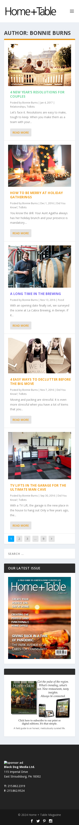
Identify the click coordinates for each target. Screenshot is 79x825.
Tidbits (31, 106)
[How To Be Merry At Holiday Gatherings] (39, 166)
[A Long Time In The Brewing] (39, 266)
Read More (21, 132)
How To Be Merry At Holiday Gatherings (36, 195)
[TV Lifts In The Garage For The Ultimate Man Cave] (39, 455)
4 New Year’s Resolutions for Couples (37, 94)
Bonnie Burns (30, 102)
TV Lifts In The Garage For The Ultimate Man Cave (38, 487)
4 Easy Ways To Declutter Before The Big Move (40, 381)
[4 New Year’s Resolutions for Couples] (39, 65)
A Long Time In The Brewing (35, 294)
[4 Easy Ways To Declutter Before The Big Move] (39, 355)
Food (61, 300)
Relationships (18, 106)
